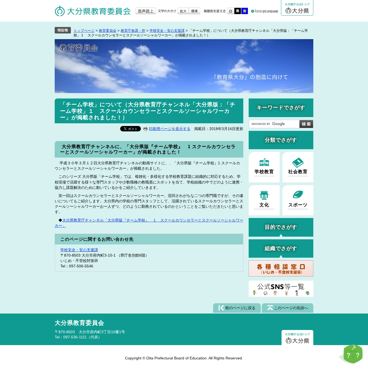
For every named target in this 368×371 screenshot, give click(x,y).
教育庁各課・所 (133, 31)
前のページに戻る (240, 308)
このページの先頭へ (291, 308)
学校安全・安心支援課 (167, 31)
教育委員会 (107, 31)
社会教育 (298, 171)
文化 (264, 204)
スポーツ (298, 204)
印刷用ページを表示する (169, 129)
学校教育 (264, 171)
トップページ (84, 31)
